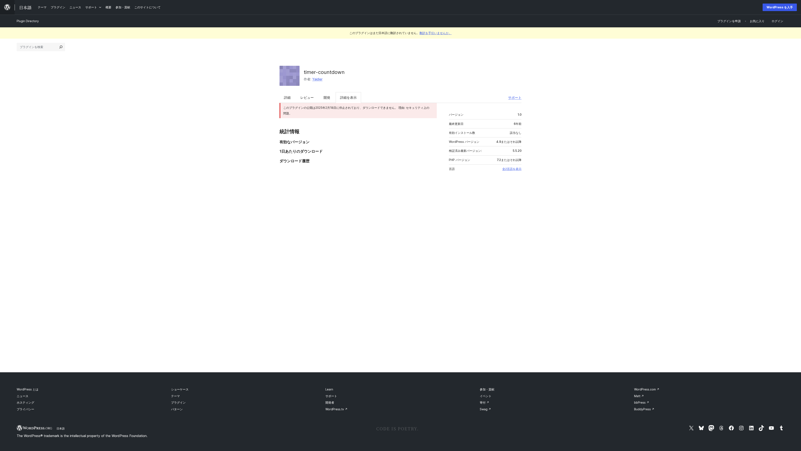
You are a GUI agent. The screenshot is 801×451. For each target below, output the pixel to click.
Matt (639, 396)
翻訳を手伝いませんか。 (435, 33)
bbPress (641, 402)
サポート (514, 97)
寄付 (484, 402)
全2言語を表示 (511, 169)
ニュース (22, 396)
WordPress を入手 (780, 7)
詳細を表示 (348, 97)
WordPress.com (646, 389)
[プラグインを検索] (61, 47)
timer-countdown (324, 72)
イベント (485, 396)
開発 (327, 97)
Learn (329, 389)
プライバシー (25, 409)
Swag (485, 409)
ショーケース (180, 389)
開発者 (329, 402)
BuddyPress (644, 409)
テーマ (175, 396)
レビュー (307, 97)
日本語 (61, 428)
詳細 (287, 97)
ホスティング (25, 402)
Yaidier (317, 79)
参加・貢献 (487, 389)
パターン (177, 409)
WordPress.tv (336, 409)
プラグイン (178, 402)
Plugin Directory (28, 21)
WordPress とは (27, 389)
